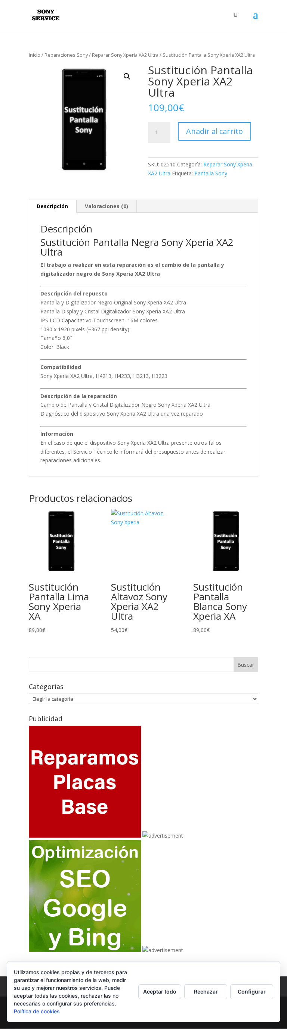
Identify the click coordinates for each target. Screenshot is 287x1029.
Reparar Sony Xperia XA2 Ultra (125, 54)
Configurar (252, 991)
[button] (127, 76)
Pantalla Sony (210, 173)
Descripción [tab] (52, 206)
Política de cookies (37, 1011)
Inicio (34, 54)
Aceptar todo (159, 991)
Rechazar (206, 991)
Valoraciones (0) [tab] (106, 206)
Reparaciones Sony (66, 54)
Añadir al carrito (214, 131)
